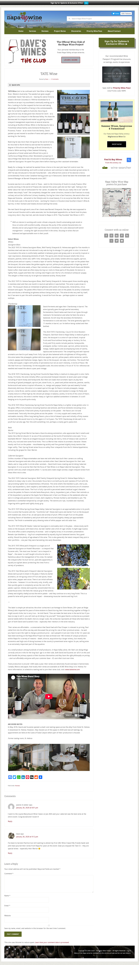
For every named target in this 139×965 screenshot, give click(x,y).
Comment (8, 874)
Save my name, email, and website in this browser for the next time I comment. (35, 928)
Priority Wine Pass (121, 88)
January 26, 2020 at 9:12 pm (27, 837)
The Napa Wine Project (24, 17)
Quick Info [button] (16, 85)
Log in (129, 951)
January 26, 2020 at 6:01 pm (27, 808)
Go (86, 3)
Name (7, 896)
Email (7, 906)
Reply (10, 821)
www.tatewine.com (72, 670)
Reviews (17, 785)
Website (7, 916)
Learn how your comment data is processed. (52, 942)
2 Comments (55, 79)
